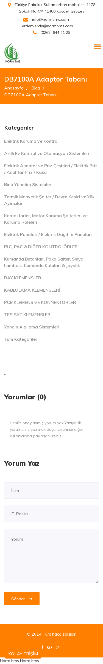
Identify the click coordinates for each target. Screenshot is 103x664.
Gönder (18, 598)
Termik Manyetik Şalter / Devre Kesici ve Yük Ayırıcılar (49, 200)
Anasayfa (15, 88)
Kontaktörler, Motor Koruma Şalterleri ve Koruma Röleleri (46, 219)
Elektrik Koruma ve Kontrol (31, 141)
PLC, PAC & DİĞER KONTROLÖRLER (41, 246)
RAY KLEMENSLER (22, 277)
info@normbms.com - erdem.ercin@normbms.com (47, 22)
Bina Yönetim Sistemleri (28, 184)
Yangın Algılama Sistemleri (31, 327)
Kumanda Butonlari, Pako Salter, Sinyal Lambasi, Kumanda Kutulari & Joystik (44, 262)
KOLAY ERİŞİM (23, 653)
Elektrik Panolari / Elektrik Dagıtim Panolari (48, 234)
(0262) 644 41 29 (54, 32)
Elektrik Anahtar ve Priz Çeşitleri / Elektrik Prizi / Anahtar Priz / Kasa (51, 169)
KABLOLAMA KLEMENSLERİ (32, 290)
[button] (96, 46)
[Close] (93, 419)
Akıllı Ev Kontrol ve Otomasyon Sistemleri (46, 153)
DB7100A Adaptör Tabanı (30, 94)
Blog (37, 88)
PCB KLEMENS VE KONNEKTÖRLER (40, 302)
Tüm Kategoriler (20, 339)
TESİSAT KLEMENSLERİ (28, 314)
